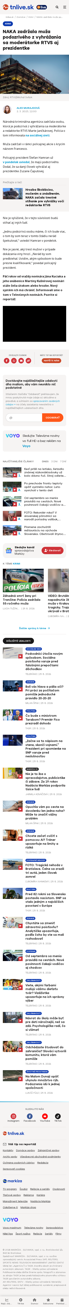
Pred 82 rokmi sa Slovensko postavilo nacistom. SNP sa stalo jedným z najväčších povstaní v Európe (45, 899)
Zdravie (30, 682)
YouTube (45, 1120)
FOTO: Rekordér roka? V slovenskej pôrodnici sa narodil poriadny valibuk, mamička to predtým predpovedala (41, 516)
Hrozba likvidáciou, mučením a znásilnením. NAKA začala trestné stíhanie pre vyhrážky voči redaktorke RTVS (44, 197)
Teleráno (31, 674)
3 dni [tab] (54, 461)
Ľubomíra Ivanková (57, 616)
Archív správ (10, 1156)
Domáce (21, 17)
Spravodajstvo (54, 1227)
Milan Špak (32, 703)
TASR (28, 728)
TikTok (58, 1120)
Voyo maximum (12, 1227)
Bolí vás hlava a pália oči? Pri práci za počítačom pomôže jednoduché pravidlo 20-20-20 (44, 692)
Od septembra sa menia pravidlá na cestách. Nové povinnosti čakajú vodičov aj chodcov (44, 501)
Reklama (29, 1195)
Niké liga (8, 1233)
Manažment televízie (15, 1201)
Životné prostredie (37, 1072)
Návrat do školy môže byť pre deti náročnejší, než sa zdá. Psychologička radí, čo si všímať (45, 1024)
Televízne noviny (33, 1227)
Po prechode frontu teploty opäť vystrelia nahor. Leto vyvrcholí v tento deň (43, 487)
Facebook (30, 1120)
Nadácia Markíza (40, 1201)
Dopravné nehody (36, 860)
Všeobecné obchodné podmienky (40, 1156)
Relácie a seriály (40, 1189)
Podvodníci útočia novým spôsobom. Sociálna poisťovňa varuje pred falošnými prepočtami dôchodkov (44, 661)
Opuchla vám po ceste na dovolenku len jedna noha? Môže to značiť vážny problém (45, 812)
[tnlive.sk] (18, 7)
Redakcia (42, 1162)
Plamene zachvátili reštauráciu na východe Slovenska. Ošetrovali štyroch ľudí (44, 530)
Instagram (13, 1120)
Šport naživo (23, 1233)
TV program (10, 1189)
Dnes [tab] (45, 461)
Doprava (31, 951)
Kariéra (41, 1195)
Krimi (31, 17)
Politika (31, 711)
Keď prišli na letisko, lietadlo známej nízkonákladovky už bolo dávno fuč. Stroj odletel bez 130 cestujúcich (44, 472)
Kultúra (31, 889)
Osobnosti (59, 1189)
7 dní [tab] (63, 461)
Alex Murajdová (28, 108)
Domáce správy (25, 1150)
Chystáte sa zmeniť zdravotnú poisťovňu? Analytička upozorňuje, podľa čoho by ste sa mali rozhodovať (44, 930)
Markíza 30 (32, 769)
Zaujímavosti (34, 980)
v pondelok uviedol (16, 162)
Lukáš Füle (32, 1093)
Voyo (26, 446)
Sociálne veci (34, 649)
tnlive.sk (10, 17)
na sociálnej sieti (37, 135)
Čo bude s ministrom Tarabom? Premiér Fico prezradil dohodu (42, 719)
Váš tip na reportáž (22, 1144)
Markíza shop (28, 1207)
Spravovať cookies (14, 1168)
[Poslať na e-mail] (21, 360)
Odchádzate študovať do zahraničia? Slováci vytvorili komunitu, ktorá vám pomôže (45, 1053)
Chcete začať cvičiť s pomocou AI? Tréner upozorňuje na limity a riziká (41, 841)
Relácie (37, 1233)
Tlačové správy (12, 1195)
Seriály (49, 1233)
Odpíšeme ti (10, 1207)
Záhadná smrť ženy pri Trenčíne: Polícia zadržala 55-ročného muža (21, 599)
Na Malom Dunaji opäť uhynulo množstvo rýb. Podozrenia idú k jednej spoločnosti (42, 1082)
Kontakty (8, 1150)
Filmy (58, 1233)
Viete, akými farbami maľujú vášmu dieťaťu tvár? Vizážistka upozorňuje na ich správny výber (44, 993)
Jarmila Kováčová (36, 794)
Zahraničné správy (48, 1150)
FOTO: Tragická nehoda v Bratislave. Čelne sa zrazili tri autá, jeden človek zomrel (44, 870)
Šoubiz (23, 1189)
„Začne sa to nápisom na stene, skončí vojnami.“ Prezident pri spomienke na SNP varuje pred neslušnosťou (45, 748)
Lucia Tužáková (12, 608)
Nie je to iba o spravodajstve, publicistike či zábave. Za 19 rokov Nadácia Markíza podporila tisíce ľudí (45, 781)
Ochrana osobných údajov (18, 1162)
